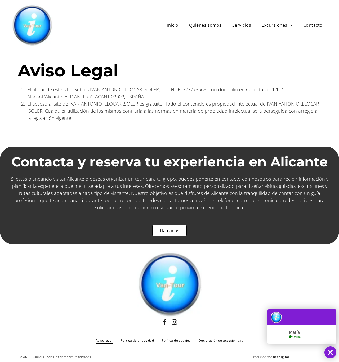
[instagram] (174, 323)
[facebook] (164, 323)
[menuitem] (173, 25)
